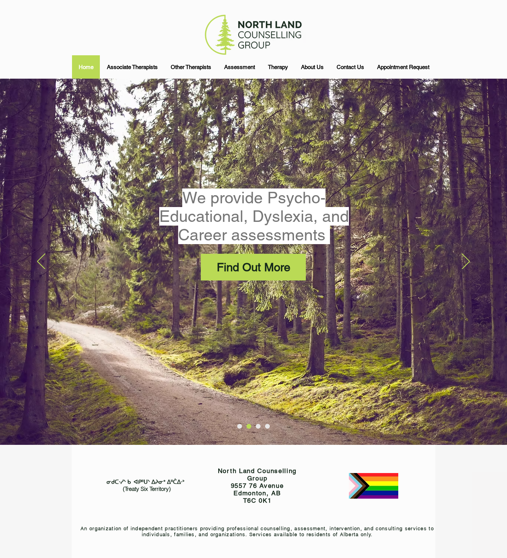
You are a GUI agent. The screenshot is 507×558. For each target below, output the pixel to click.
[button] (132, 67)
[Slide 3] (258, 426)
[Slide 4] (239, 426)
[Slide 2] (248, 426)
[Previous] (41, 261)
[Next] (466, 261)
